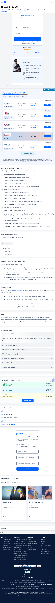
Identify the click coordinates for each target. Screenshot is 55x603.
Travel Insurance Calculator (20, 555)
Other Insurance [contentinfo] (6, 549)
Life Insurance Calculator (20, 551)
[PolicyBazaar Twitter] (25, 577)
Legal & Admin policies (46, 545)
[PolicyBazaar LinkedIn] (29, 577)
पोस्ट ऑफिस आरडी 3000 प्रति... (36, 502)
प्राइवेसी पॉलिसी (30, 41)
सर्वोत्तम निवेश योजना (8, 85)
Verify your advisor (45, 551)
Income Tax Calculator (9, 414)
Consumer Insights (32, 549)
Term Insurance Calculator (20, 545)
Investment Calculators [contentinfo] (21, 539)
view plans (27, 400)
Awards (29, 545)
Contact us (43, 549)
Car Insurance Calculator (20, 557)
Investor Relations (45, 553)
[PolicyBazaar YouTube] (32, 577)
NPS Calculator (7, 421)
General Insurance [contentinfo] (7, 539)
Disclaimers (4, 528)
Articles (29, 539)
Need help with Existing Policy (27, 446)
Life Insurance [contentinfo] (6, 541)
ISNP (42, 547)
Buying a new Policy (24, 444)
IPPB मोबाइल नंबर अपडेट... (9, 502)
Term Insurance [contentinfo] (6, 543)
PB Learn (30, 547)
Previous (47, 482)
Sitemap (43, 541)
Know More (47, 104)
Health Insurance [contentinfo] (7, 547)
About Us (43, 539)
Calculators (7, 407)
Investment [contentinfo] (5, 545)
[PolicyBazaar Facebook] (22, 577)
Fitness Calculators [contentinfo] (20, 541)
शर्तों (33, 41)
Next (27, 469)
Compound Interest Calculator (11, 417)
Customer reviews (32, 541)
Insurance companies (32, 543)
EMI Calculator (17, 547)
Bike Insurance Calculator (20, 559)
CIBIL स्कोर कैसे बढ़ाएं (18, 290)
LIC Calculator (17, 549)
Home (2, 85)
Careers (42, 543)
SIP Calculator (7, 411)
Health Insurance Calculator (20, 553)
